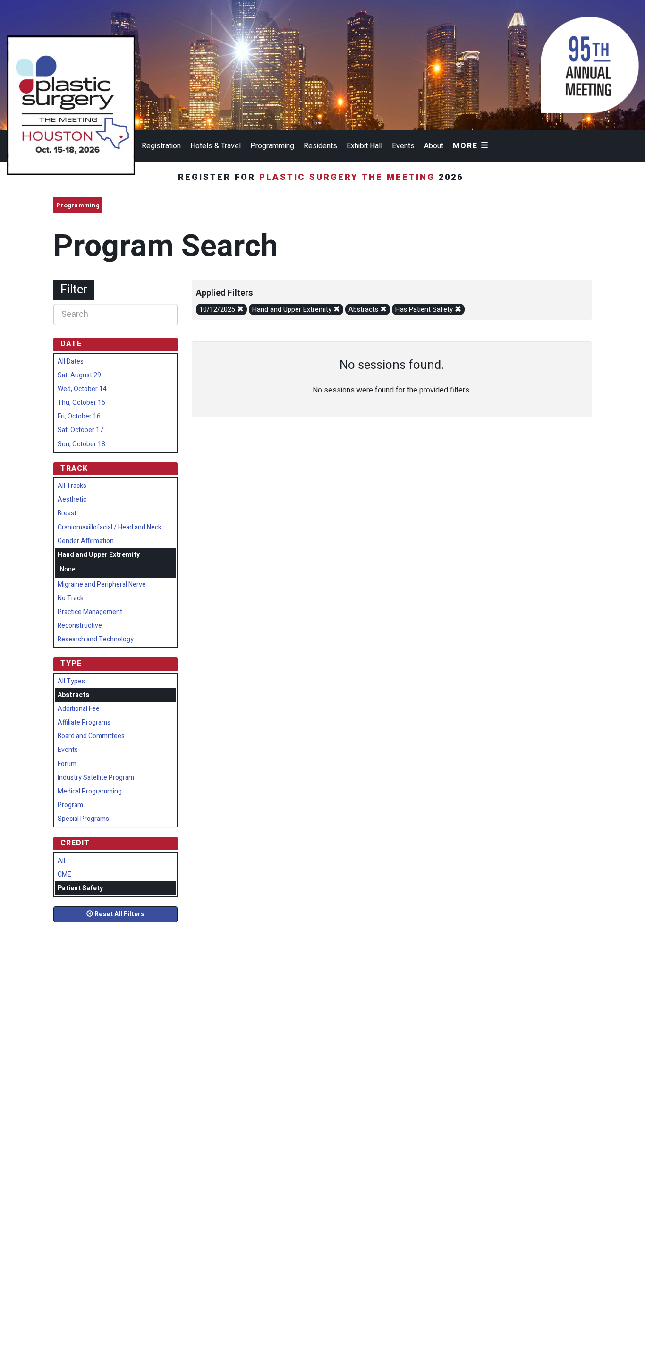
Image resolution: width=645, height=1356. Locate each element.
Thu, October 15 (81, 403)
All (61, 861)
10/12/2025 (218, 310)
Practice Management (90, 612)
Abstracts (364, 310)
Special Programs (83, 819)
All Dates (71, 362)
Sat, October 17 (80, 430)
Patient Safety (80, 888)
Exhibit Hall (364, 146)
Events (403, 146)
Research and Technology (96, 639)
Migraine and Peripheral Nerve (102, 584)
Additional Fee (79, 709)
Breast (67, 513)
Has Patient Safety (425, 310)
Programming (272, 146)
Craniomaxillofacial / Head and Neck (109, 527)
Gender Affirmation (86, 541)
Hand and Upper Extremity (292, 310)
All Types (71, 681)
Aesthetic (72, 499)
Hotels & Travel (215, 146)
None (68, 569)
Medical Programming (90, 791)
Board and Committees (91, 736)
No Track (71, 598)
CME (64, 874)
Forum (67, 764)
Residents (320, 146)
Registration (161, 146)
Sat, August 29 (79, 375)
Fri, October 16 (79, 416)
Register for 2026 (322, 177)
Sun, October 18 (81, 444)
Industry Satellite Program (96, 778)
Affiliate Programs (84, 722)
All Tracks (72, 486)
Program (70, 805)
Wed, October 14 (82, 389)
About (433, 146)
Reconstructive (80, 626)
